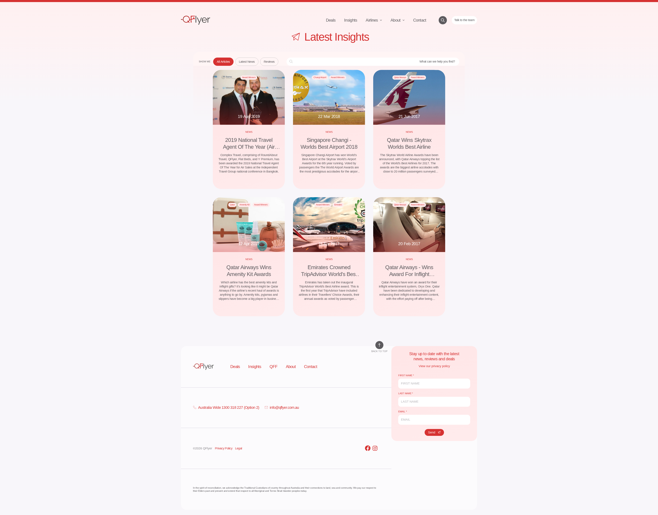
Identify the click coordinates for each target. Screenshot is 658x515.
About (396, 20)
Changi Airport (320, 77)
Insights (350, 20)
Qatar (232, 205)
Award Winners (248, 77)
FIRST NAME (405, 375)
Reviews (269, 61)
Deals (331, 20)
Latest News (247, 61)
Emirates (338, 205)
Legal (238, 448)
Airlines (372, 20)
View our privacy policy (434, 366)
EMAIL (401, 411)
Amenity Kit (244, 205)
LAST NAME (404, 393)
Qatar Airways (400, 77)
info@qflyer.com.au (284, 407)
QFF (274, 366)
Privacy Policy (223, 448)
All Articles (223, 61)
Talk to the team (464, 20)
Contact (419, 20)
